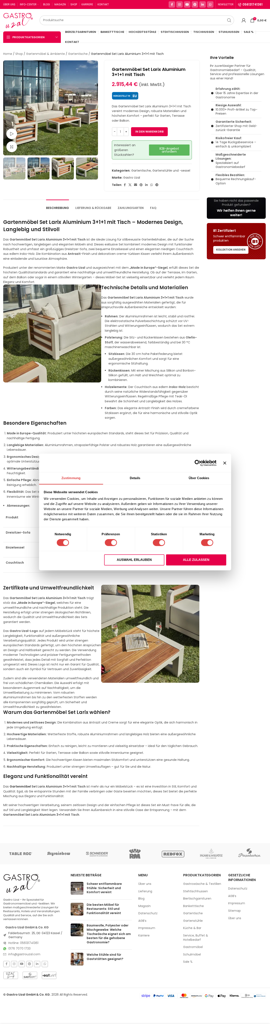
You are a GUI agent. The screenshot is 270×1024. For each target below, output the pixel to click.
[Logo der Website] (19, 20)
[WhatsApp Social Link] (210, 4)
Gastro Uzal (131, 177)
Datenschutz (148, 913)
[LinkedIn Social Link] (202, 4)
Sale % (188, 962)
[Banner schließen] (224, 462)
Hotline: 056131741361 (23, 943)
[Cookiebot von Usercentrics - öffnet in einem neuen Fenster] (197, 463)
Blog (141, 899)
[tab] (57, 206)
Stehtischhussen (195, 891)
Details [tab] (135, 478)
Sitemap (234, 911)
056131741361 (252, 4)
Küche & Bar (192, 928)
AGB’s (142, 921)
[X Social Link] (130, 185)
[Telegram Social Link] (157, 185)
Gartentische (78, 54)
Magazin (144, 906)
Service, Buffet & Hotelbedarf (195, 938)
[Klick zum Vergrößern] (11, 146)
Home (7, 54)
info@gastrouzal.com (24, 954)
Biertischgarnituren (197, 899)
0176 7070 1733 (19, 948)
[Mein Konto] (243, 20)
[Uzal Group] (10, 975)
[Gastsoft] (29, 975)
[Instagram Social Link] (179, 4)
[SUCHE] (229, 20)
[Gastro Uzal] (22, 883)
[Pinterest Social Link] (195, 4)
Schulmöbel (192, 955)
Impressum (146, 928)
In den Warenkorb (149, 132)
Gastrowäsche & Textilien (202, 884)
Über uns (144, 884)
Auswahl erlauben (134, 560)
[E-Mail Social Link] (135, 185)
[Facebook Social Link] (172, 4)
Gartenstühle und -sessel (171, 170)
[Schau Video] (11, 133)
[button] (8, 168)
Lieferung (145, 891)
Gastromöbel (193, 947)
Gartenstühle (193, 921)
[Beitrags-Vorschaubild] (77, 889)
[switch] (111, 542)
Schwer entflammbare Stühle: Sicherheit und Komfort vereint (104, 888)
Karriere (144, 936)
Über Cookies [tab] (199, 478)
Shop (19, 54)
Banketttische (193, 906)
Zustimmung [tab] (70, 478)
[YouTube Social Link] (187, 4)
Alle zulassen (196, 560)
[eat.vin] (49, 975)
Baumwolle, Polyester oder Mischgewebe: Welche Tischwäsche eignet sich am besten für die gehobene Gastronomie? (109, 933)
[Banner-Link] (236, 208)
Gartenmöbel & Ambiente (45, 54)
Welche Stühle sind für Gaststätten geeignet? (105, 957)
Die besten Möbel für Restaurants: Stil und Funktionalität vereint (104, 909)
